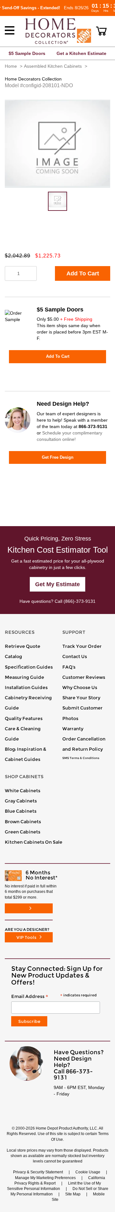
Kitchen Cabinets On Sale (33, 842)
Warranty (72, 729)
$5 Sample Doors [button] (27, 53)
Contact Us (74, 656)
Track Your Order (82, 646)
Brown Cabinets (23, 822)
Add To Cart (82, 273)
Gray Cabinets (21, 801)
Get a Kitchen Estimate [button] (81, 53)
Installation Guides (26, 687)
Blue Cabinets (20, 811)
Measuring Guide (24, 677)
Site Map (72, 1194)
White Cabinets (22, 791)
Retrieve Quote (22, 646)
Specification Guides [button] (29, 667)
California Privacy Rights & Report (59, 1180)
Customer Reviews (83, 677)
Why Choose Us (79, 687)
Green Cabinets (22, 832)
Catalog (13, 656)
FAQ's (68, 667)
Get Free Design (57, 457)
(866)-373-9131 (80, 601)
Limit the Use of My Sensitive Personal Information (54, 1186)
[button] (101, 31)
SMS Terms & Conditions (80, 758)
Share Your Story (81, 698)
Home (11, 66)
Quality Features (23, 718)
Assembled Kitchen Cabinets (53, 66)
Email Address (53, 997)
